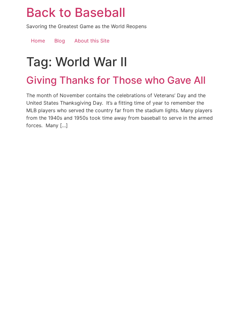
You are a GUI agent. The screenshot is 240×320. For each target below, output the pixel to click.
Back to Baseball (75, 12)
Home (38, 41)
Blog (59, 41)
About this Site (91, 41)
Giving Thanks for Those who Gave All (116, 80)
